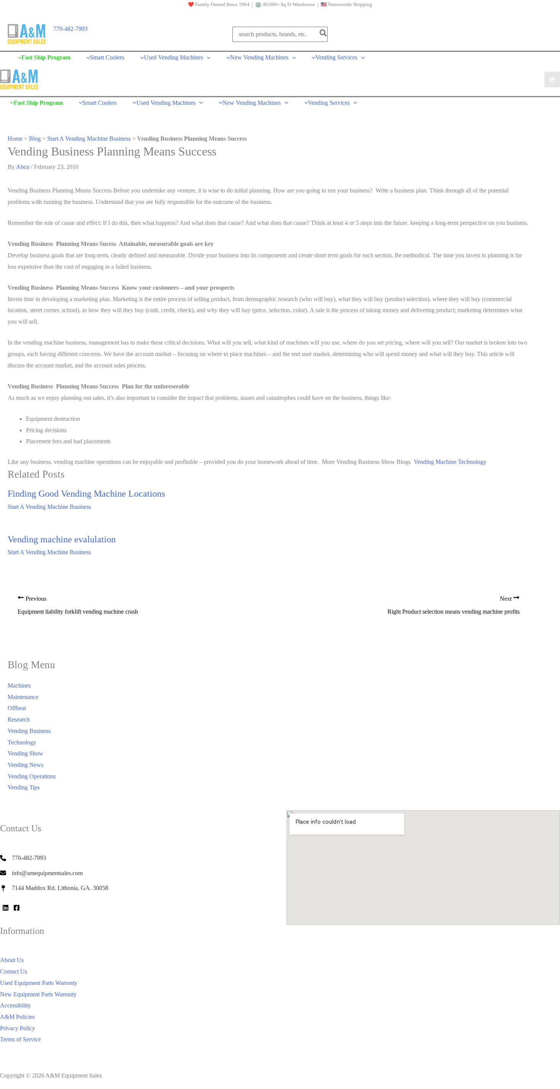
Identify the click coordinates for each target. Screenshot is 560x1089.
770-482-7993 (70, 29)
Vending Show (25, 753)
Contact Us (13, 971)
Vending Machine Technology (450, 462)
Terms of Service (20, 1039)
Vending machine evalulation (62, 539)
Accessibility (15, 1005)
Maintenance (23, 697)
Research (19, 719)
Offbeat (17, 708)
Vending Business (29, 731)
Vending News (25, 765)
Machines (19, 685)
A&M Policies (17, 1017)
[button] (207, 57)
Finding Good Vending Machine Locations (86, 494)
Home (15, 138)
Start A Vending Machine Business (89, 138)
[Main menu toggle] (552, 79)
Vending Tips (24, 787)
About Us (12, 960)
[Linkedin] (5, 908)
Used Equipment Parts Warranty (38, 983)
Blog (35, 138)
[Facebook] (16, 908)
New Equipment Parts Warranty (38, 994)
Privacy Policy (17, 1028)
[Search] (324, 34)
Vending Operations (32, 776)
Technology (22, 742)
